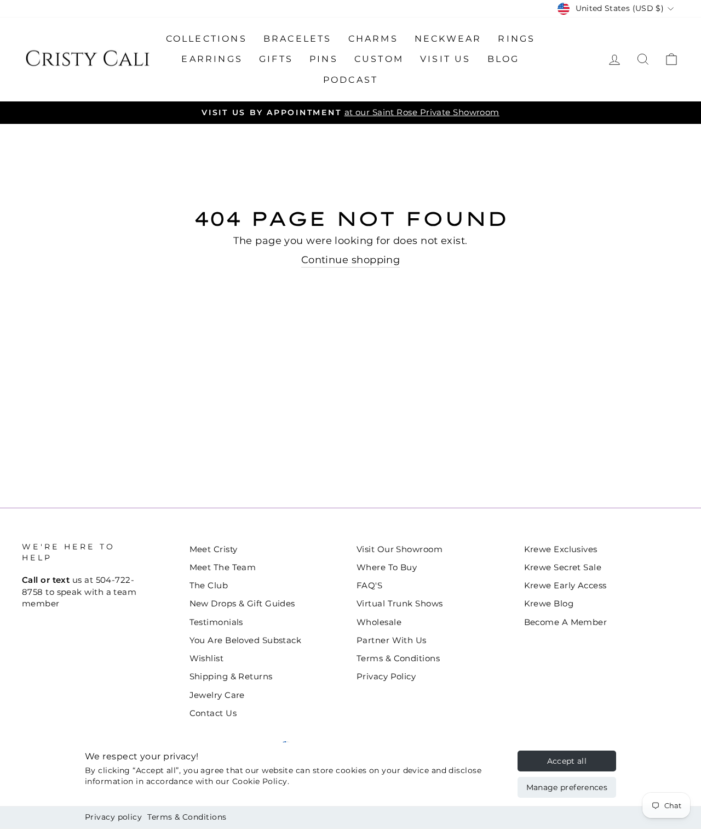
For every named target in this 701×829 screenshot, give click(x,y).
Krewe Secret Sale (563, 567)
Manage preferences (566, 787)
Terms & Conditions (186, 817)
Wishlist (206, 658)
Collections (206, 38)
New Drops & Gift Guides (242, 603)
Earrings (212, 59)
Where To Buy (387, 567)
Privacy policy (113, 817)
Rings (516, 38)
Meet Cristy (213, 549)
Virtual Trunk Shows (400, 603)
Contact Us (213, 713)
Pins (323, 59)
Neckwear (448, 38)
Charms (373, 38)
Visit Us (445, 59)
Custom (379, 59)
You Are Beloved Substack (245, 640)
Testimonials (216, 622)
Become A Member (565, 622)
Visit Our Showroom (400, 549)
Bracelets (297, 38)
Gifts (276, 59)
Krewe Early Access (565, 585)
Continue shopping (350, 260)
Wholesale (379, 622)
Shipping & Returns (231, 676)
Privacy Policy (386, 676)
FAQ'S (369, 585)
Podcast (350, 80)
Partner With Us (392, 640)
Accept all (567, 761)
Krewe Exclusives (560, 549)
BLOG (503, 59)
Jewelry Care (217, 695)
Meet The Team (222, 567)
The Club (208, 585)
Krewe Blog (549, 603)
